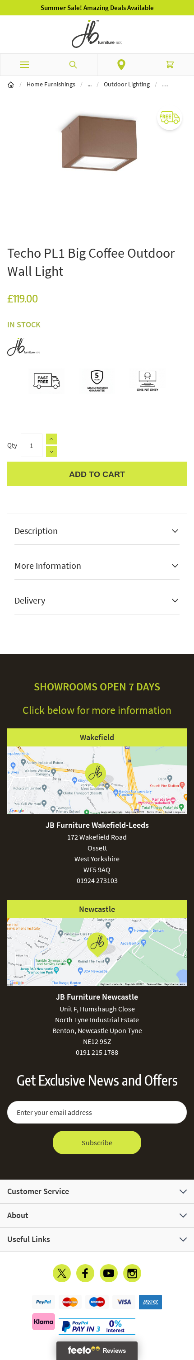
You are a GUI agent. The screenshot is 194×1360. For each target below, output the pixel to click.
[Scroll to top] (185, 1300)
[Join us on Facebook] (85, 1273)
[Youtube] (109, 1273)
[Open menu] (24, 64)
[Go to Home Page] (10, 84)
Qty (12, 445)
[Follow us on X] (62, 1273)
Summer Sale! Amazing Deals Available (97, 7)
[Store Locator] (121, 64)
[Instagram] (132, 1273)
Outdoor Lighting (127, 84)
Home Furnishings (51, 84)
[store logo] (97, 34)
